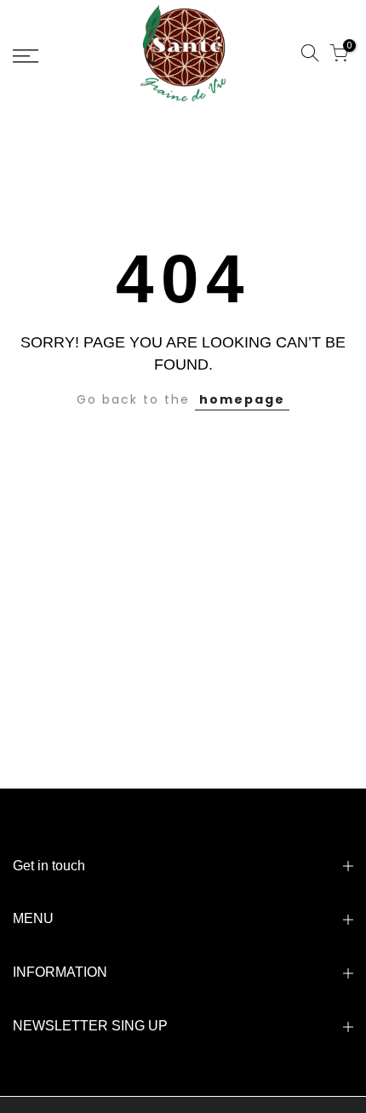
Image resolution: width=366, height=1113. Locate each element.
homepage (242, 399)
